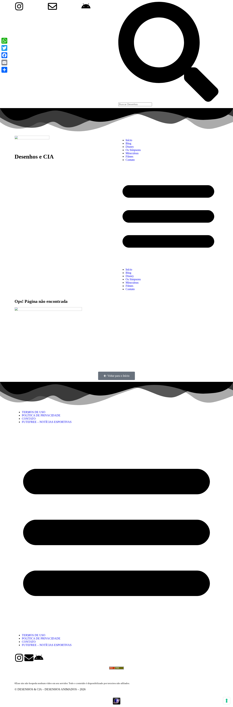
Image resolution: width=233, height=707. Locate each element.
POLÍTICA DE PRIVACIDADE (41, 415)
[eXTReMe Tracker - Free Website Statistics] (116, 703)
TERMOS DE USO (33, 412)
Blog (128, 143)
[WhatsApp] (4, 40)
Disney (130, 146)
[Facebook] (4, 55)
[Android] (38, 657)
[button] (168, 214)
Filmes (129, 156)
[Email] (4, 62)
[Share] (4, 69)
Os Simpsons (133, 150)
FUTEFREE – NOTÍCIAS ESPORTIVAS (47, 421)
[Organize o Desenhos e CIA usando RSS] (116, 671)
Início (129, 140)
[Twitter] (4, 48)
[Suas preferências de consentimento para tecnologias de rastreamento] (226, 700)
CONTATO (29, 418)
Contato (130, 159)
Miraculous (132, 153)
